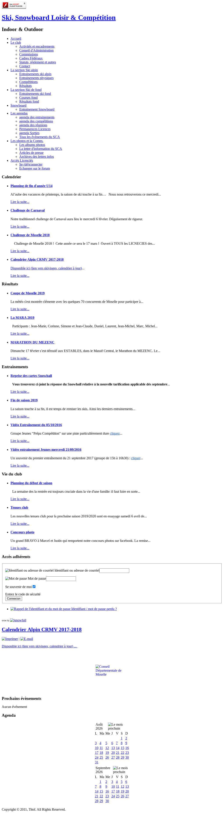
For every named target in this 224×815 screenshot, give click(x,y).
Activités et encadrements (36, 46)
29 (122, 757)
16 (127, 748)
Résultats (25, 86)
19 (107, 752)
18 (101, 752)
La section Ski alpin (24, 70)
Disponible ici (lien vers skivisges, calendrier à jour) (46, 268)
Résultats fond (29, 101)
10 (96, 748)
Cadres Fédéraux (31, 58)
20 (113, 752)
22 (122, 752)
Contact (24, 66)
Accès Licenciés (21, 160)
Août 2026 (99, 726)
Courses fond (28, 97)
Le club (15, 42)
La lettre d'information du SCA (40, 149)
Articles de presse (31, 152)
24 (96, 757)
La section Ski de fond (26, 90)
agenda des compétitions (36, 121)
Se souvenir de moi (18, 587)
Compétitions (28, 82)
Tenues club (19, 507)
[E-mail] (26, 639)
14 (117, 748)
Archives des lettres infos (36, 156)
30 (127, 757)
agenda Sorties (29, 133)
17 (96, 752)
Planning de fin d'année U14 (31, 186)
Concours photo (22, 532)
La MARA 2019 (22, 317)
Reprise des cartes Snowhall (31, 376)
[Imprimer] (10, 639)
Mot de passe (36, 578)
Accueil (15, 38)
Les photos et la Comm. (26, 141)
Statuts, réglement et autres (37, 62)
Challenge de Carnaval (27, 210)
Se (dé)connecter (30, 164)
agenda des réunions (33, 125)
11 (101, 748)
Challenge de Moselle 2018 (30, 235)
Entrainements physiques (36, 78)
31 (96, 762)
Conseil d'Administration (36, 50)
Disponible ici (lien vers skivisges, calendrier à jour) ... (39, 646)
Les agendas (19, 113)
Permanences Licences (35, 129)
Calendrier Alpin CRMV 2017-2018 (37, 259)
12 (107, 748)
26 (107, 757)
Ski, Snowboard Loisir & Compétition (59, 17)
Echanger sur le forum (34, 168)
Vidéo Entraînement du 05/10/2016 (36, 425)
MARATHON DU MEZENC (32, 342)
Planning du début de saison (31, 483)
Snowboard (18, 105)
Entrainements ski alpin (35, 74)
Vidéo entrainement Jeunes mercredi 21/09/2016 (45, 449)
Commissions (28, 54)
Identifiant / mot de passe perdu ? (93, 609)
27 (113, 757)
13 (113, 748)
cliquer (135, 458)
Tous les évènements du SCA (39, 137)
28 (117, 757)
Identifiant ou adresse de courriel (76, 570)
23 (127, 752)
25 (101, 757)
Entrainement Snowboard (36, 109)
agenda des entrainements (36, 117)
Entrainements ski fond (35, 93)
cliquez (115, 433)
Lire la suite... (19, 202)
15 (122, 748)
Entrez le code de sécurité (22, 594)
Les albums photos (32, 145)
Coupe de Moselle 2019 (27, 293)
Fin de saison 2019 (24, 400)
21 (117, 752)
